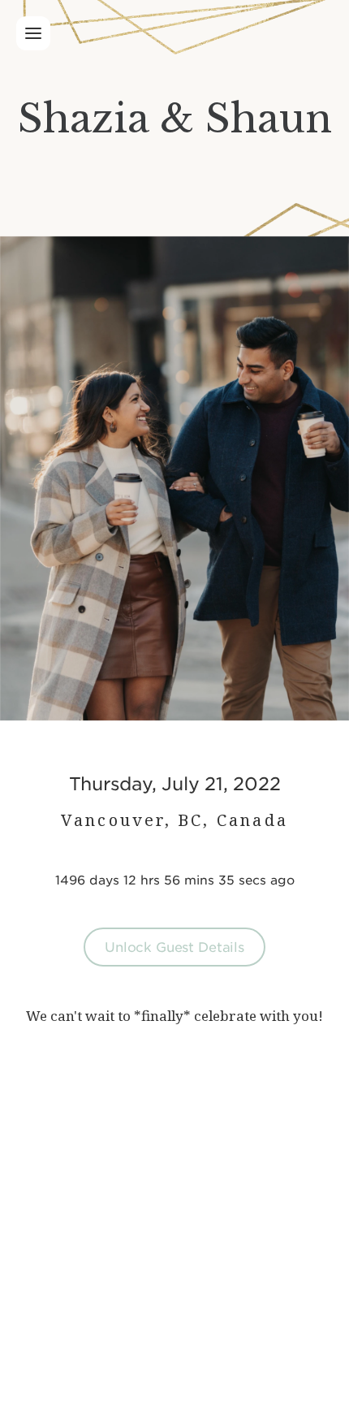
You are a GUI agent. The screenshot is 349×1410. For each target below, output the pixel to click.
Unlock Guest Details (174, 946)
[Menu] (33, 33)
